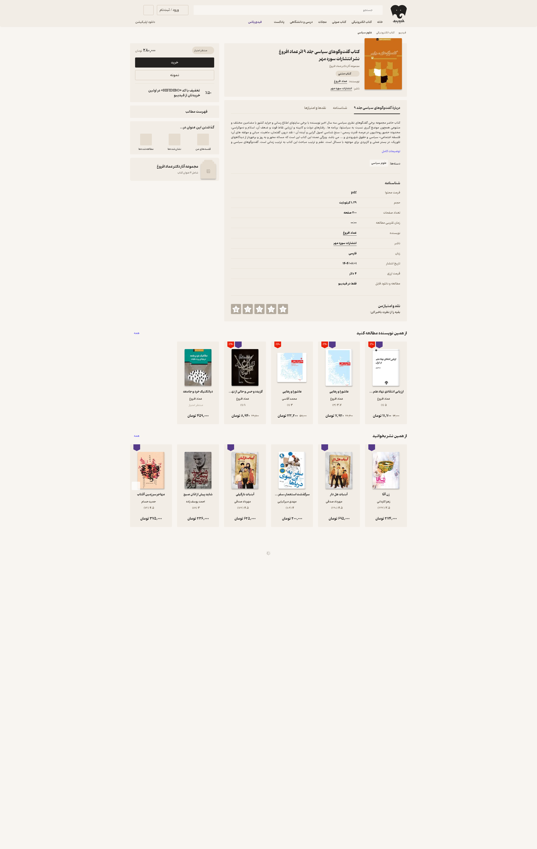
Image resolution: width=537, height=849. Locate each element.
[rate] (283, 309)
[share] (263, 89)
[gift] (253, 89)
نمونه (174, 75)
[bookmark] (243, 89)
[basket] (148, 10)
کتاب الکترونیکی (385, 33)
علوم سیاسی (365, 32)
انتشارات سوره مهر (341, 88)
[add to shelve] (203, 139)
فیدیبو (402, 33)
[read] (146, 139)
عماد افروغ (340, 81)
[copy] (139, 93)
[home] (398, 14)
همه (136, 333)
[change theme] (135, 10)
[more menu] (233, 89)
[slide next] (136, 486)
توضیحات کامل (391, 151)
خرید (174, 62)
